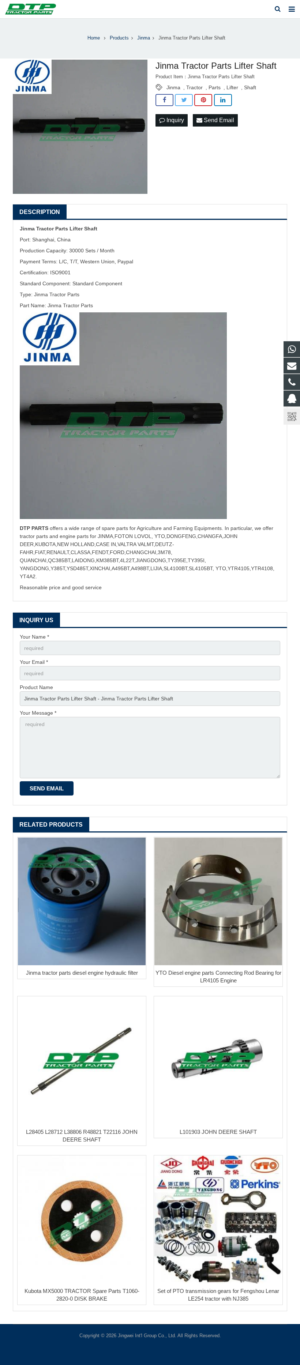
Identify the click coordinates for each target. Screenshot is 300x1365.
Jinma (173, 87)
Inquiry (174, 120)
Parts (215, 87)
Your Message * (38, 713)
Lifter (232, 87)
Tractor (194, 87)
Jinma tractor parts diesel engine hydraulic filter (82, 973)
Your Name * (34, 637)
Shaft (250, 87)
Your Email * (34, 662)
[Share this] (164, 100)
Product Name (36, 687)
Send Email (218, 120)
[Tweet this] (184, 100)
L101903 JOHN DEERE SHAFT (218, 1132)
